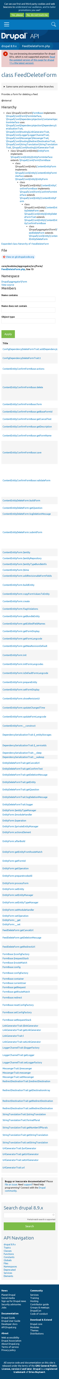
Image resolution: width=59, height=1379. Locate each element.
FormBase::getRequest (14, 987)
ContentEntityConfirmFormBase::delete (23, 387)
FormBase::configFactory (15, 973)
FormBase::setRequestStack (17, 1020)
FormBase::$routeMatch (15, 962)
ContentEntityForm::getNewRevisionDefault (25, 646)
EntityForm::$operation (14, 820)
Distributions (37, 1333)
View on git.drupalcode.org (20, 257)
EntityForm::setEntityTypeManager (20, 902)
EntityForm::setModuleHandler (18, 910)
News (4, 1290)
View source (7, 284)
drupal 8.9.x (9, 46)
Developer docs (9, 1324)
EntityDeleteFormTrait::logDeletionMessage (25, 797)
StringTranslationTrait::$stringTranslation (24, 1114)
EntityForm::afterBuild (14, 841)
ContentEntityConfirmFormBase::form (22, 404)
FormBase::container (13, 978)
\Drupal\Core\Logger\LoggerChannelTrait (27, 135)
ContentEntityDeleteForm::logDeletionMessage (27, 514)
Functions (9, 1254)
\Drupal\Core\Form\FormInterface (23, 116)
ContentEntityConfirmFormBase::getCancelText (27, 419)
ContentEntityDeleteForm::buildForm (21, 500)
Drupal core (36, 1324)
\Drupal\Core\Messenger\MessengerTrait (27, 138)
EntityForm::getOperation (16, 868)
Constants (9, 1257)
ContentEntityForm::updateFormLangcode (24, 716)
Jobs (3, 1307)
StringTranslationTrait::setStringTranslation (25, 1142)
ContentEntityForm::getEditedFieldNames (24, 623)
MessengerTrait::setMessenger (18, 1077)
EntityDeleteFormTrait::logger (18, 804)
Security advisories (11, 1304)
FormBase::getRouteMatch (16, 991)
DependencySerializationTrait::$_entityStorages (27, 734)
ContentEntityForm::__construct (19, 725)
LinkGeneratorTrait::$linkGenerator (20, 1025)
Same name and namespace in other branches (30, 86)
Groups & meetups (39, 1307)
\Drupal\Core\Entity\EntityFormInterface (31, 157)
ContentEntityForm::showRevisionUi (21, 698)
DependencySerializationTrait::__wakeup (23, 757)
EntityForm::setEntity (13, 889)
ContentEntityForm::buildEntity (18, 585)
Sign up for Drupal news (13, 1301)
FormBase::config (11, 967)
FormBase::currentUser (14, 983)
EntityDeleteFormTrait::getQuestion (21, 789)
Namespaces (10, 1266)
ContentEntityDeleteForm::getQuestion (22, 508)
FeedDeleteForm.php (36, 46)
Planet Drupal (8, 1295)
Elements (8, 1276)
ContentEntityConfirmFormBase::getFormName (27, 435)
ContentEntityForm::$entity (16, 552)
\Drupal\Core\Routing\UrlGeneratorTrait (33, 147)
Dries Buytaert (37, 1372)
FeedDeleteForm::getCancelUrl (18, 930)
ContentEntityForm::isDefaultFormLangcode (25, 673)
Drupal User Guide (10, 1321)
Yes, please (17, 15)
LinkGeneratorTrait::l (13, 1036)
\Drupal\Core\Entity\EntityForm (31, 179)
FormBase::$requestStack (16, 958)
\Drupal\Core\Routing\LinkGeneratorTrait (27, 132)
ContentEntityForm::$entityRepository (22, 558)
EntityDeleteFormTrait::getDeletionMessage (25, 774)
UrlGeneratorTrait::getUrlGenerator (21, 1154)
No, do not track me (37, 15)
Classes (8, 1251)
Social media (8, 1298)
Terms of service (10, 1347)
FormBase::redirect (12, 997)
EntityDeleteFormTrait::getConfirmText (23, 768)
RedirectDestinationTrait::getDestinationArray (26, 1090)
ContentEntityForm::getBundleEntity (21, 616)
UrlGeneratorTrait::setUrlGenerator (21, 1160)
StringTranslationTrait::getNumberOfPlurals (25, 1127)
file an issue (11, 1184)
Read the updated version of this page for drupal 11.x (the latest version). (32, 60)
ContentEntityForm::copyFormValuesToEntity (26, 594)
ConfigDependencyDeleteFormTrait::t (22, 358)
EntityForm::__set (11, 924)
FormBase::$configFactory (16, 954)
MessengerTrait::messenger (17, 1072)
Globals (8, 1260)
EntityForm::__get (11, 920)
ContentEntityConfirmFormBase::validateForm (26, 480)
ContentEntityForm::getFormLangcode (22, 638)
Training (34, 1298)
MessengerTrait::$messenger (17, 1068)
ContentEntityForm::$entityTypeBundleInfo (25, 564)
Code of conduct (39, 1314)
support (28, 1184)
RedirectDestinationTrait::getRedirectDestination (28, 1101)
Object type (8, 317)
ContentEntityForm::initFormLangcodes (23, 664)
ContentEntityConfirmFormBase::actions (23, 368)
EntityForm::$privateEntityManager (20, 826)
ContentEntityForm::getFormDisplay (21, 631)
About (4, 1333)
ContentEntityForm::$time (16, 570)
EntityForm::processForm (15, 883)
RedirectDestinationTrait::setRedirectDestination (28, 1108)
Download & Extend (41, 1319)
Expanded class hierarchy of (25, 243)
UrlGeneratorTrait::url (14, 1167)
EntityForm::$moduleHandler (17, 814)
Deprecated (10, 1270)
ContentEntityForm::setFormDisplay (21, 689)
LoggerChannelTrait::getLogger (18, 1055)
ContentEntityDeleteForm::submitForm (22, 532)
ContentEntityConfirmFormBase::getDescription (27, 426)
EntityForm (43, 151)
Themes (34, 1330)
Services (8, 1273)
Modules (34, 1327)
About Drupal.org (10, 1344)
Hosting (34, 1301)
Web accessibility (10, 1337)
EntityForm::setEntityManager (18, 895)
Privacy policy (8, 1350)
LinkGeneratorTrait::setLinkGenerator (22, 1042)
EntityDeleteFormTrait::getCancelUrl (21, 763)
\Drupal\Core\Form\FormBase (34, 160)
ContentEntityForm (46, 166)
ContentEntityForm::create (16, 601)
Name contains (9, 295)
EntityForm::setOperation (15, 916)
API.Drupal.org (8, 1327)
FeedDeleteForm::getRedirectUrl (19, 946)
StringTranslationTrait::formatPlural (21, 1120)
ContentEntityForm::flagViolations (20, 609)
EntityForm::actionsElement (17, 832)
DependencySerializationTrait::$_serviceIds (25, 745)
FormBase (38, 113)
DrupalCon (35, 1310)
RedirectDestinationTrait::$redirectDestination (26, 1081)
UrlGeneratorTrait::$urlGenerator (19, 1148)
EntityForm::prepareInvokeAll (17, 876)
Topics (7, 1247)
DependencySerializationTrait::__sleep (22, 753)
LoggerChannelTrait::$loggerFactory (21, 1047)
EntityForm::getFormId (14, 861)
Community (36, 1290)
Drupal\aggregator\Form (14, 281)
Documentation (9, 1313)
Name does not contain (14, 306)
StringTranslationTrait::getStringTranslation (25, 1135)
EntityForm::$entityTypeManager (19, 810)
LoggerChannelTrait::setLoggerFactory (22, 1062)
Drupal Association (11, 1340)
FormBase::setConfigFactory (17, 1012)
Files (6, 1263)
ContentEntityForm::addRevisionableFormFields (27, 576)
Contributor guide (39, 1304)
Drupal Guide (8, 1317)
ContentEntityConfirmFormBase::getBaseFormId (27, 411)
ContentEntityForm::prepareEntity (20, 682)
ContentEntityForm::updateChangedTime (24, 707)
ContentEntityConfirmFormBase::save (22, 452)
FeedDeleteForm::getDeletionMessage (22, 937)
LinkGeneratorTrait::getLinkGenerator (22, 1030)
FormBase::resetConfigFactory (18, 1005)
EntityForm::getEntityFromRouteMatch (22, 852)
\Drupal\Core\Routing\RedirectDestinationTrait (30, 141)
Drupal (37, 1369)
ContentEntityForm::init (14, 655)
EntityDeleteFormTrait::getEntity (19, 782)
